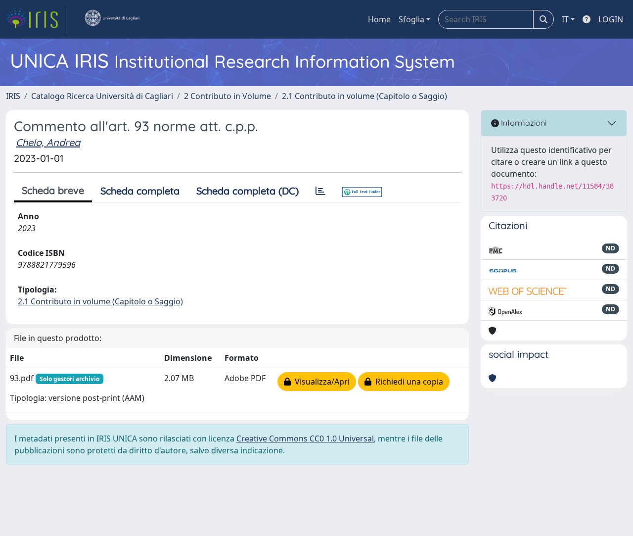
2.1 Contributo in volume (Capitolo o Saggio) (364, 96)
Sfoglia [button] (411, 19)
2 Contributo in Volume (227, 96)
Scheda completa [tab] (140, 191)
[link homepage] (36, 19)
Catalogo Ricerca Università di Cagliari (102, 96)
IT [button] (565, 19)
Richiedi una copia (407, 381)
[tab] (320, 191)
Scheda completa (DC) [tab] (247, 191)
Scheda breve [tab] (53, 190)
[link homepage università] (111, 19)
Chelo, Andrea (48, 142)
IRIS (13, 96)
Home (379, 19)
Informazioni (522, 123)
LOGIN (610, 19)
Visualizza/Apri (320, 381)
